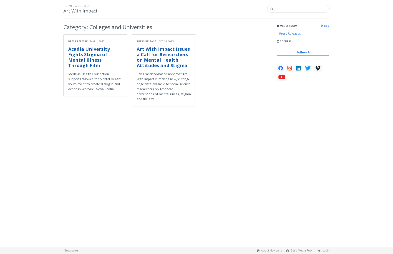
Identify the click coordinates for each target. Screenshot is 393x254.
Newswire (70, 250)
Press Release (78, 41)
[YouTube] (281, 77)
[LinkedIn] (298, 68)
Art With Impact (80, 11)
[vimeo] (318, 68)
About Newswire (271, 250)
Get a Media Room (302, 250)
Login (326, 250)
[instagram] (289, 68)
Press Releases (290, 33)
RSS (326, 25)
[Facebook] (280, 68)
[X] (308, 68)
